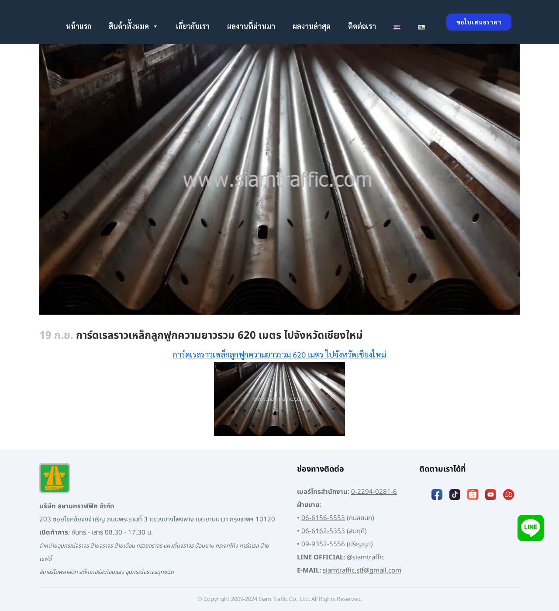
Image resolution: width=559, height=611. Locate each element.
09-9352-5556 (323, 544)
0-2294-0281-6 (374, 492)
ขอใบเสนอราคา (478, 22)
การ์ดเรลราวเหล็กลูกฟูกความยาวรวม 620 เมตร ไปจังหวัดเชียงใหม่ (279, 354)
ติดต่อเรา (362, 26)
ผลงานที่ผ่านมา (251, 26)
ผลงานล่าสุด (312, 26)
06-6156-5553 (323, 518)
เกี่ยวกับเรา (193, 26)
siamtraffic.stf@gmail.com (362, 571)
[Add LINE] (530, 528)
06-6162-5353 (323, 531)
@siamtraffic (365, 557)
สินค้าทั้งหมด (129, 26)
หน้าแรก (78, 26)
